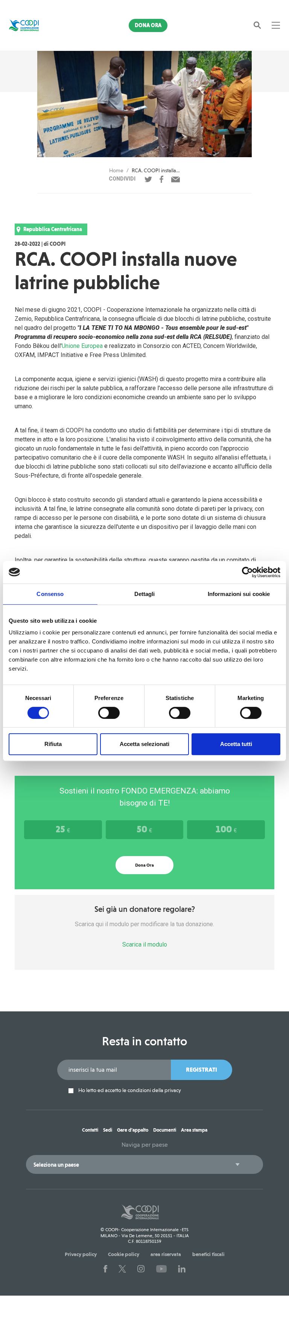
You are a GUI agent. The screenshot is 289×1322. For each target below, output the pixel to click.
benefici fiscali (208, 1254)
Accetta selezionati (144, 744)
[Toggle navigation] (276, 25)
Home (116, 170)
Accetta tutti (236, 744)
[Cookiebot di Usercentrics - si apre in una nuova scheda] (247, 572)
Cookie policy (123, 1254)
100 (226, 829)
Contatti (90, 1130)
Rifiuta (53, 744)
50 (144, 829)
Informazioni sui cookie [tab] (239, 594)
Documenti (164, 1130)
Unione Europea (82, 345)
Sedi (107, 1130)
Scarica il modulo (144, 944)
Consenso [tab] (50, 594)
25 (63, 829)
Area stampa (194, 1130)
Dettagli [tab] (144, 594)
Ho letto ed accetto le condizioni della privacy (129, 1090)
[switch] (109, 713)
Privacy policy (81, 1254)
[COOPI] (29, 25)
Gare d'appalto (132, 1130)
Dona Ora (148, 25)
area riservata (166, 1254)
